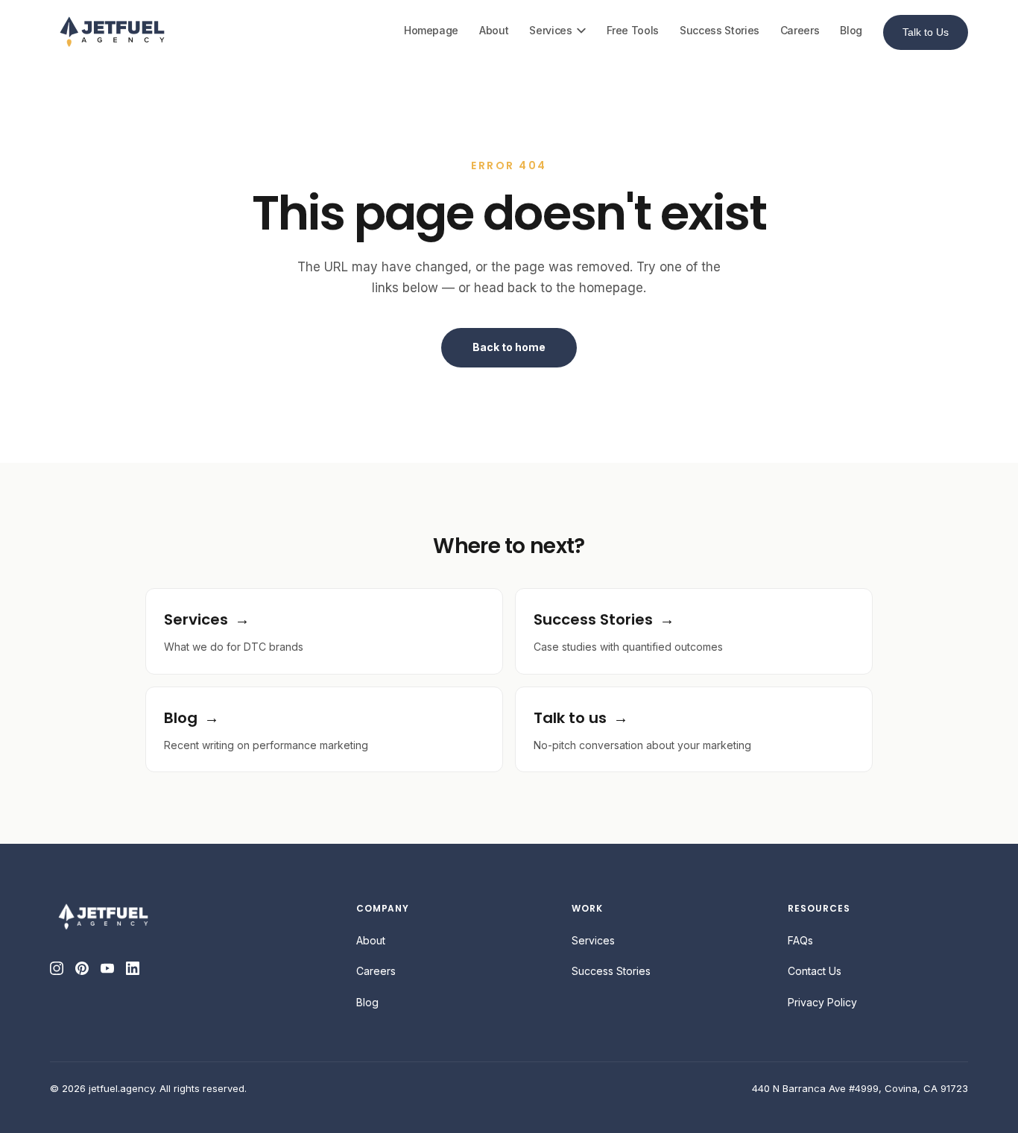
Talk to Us (925, 32)
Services (550, 30)
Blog (851, 30)
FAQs (800, 940)
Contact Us (814, 971)
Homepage (431, 30)
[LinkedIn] (132, 968)
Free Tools (633, 30)
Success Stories (719, 30)
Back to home (509, 347)
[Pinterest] (82, 968)
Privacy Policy (822, 1002)
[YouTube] (107, 968)
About (493, 30)
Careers (800, 30)
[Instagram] (56, 968)
